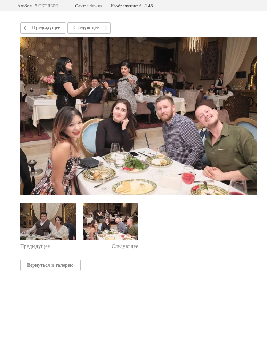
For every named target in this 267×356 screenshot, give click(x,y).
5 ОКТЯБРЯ (46, 5)
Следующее (86, 27)
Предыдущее (46, 27)
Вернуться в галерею (50, 265)
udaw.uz (95, 5)
